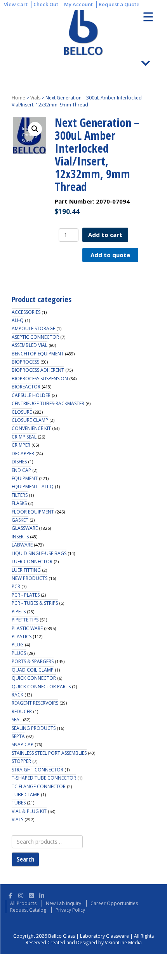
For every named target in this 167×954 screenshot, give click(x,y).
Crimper (21, 445)
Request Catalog (28, 910)
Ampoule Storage (33, 328)
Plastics (21, 636)
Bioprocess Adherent (38, 370)
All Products (23, 903)
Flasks (19, 503)
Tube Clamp (26, 794)
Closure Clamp (30, 420)
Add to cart (105, 234)
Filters (20, 495)
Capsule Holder (31, 395)
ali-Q (18, 320)
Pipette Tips (25, 619)
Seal (17, 719)
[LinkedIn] (41, 894)
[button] (35, 129)
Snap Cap (22, 744)
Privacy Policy (70, 910)
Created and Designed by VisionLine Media (94, 942)
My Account (78, 4)
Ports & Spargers (33, 661)
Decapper (23, 453)
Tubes (19, 802)
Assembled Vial (29, 345)
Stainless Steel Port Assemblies (49, 753)
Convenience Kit (31, 428)
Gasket (20, 520)
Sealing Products (34, 728)
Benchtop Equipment (38, 353)
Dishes (19, 461)
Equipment (25, 478)
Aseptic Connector (35, 337)
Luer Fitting (26, 570)
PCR (16, 586)
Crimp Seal (24, 436)
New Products (29, 578)
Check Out (45, 4)
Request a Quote (119, 4)
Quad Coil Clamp (33, 670)
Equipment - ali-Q (33, 486)
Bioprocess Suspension (40, 378)
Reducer (22, 711)
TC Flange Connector (39, 786)
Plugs (19, 653)
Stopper (21, 761)
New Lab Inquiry (63, 903)
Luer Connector (32, 561)
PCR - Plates (26, 595)
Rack (17, 694)
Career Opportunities (114, 903)
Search (25, 859)
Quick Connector (34, 678)
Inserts (20, 536)
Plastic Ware (27, 628)
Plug (18, 644)
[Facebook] (10, 894)
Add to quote (110, 255)
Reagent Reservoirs (35, 703)
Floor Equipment (33, 511)
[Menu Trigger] (148, 16)
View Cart (16, 4)
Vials (35, 97)
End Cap (21, 470)
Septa (18, 736)
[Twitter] (31, 894)
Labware (22, 544)
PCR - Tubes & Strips (35, 603)
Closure (22, 412)
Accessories (26, 312)
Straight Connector (37, 769)
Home (18, 97)
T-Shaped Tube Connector (44, 778)
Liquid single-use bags (39, 553)
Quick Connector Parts (41, 686)
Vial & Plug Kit (29, 811)
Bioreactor (26, 386)
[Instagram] (20, 894)
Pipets (19, 611)
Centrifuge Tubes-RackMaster (48, 403)
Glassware (25, 528)
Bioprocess (25, 362)
